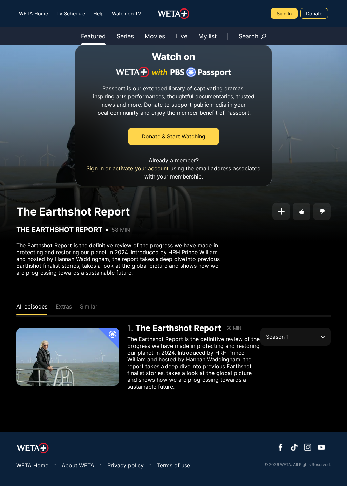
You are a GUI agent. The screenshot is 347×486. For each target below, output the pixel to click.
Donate (314, 13)
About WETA (78, 465)
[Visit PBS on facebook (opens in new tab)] (281, 448)
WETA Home (33, 13)
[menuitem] (33, 13)
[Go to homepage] (173, 13)
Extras (64, 306)
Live (181, 36)
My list (207, 36)
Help (98, 13)
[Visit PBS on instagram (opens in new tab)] (308, 448)
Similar (88, 306)
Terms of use (173, 465)
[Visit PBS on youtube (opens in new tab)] (321, 448)
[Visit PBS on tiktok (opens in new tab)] (294, 448)
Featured (93, 36)
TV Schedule (70, 13)
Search (248, 36)
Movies (155, 36)
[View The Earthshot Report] (67, 357)
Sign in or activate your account (127, 168)
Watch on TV (126, 13)
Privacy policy (125, 465)
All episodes (31, 306)
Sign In (284, 13)
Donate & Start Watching (173, 136)
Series (125, 36)
